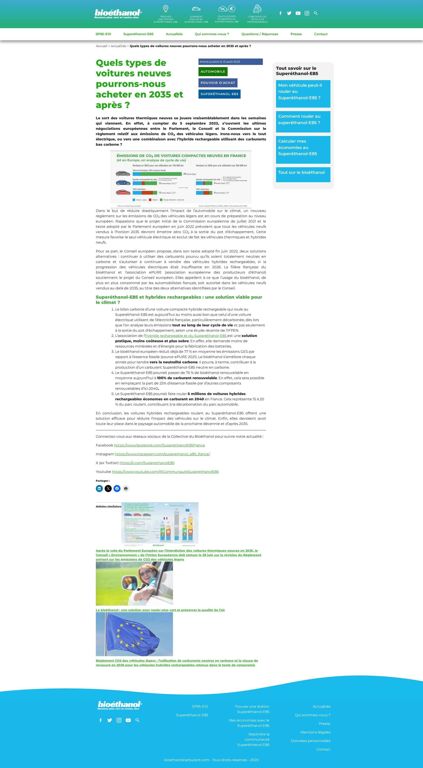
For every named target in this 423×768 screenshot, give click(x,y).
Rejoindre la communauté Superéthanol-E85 (253, 739)
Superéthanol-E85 (138, 34)
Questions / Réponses (259, 34)
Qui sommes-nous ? (212, 34)
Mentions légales (315, 732)
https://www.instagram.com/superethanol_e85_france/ (162, 454)
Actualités (174, 34)
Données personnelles (310, 741)
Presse (296, 34)
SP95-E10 (103, 34)
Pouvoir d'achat (218, 83)
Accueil (101, 46)
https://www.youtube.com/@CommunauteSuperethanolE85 (165, 472)
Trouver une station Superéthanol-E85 (252, 709)
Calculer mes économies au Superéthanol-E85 (297, 147)
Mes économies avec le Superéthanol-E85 (249, 723)
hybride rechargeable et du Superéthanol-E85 (186, 336)
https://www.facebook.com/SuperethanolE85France (159, 445)
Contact (321, 34)
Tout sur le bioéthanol (301, 172)
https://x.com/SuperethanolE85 (147, 463)
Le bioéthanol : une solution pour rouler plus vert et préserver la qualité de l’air (160, 610)
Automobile (213, 71)
